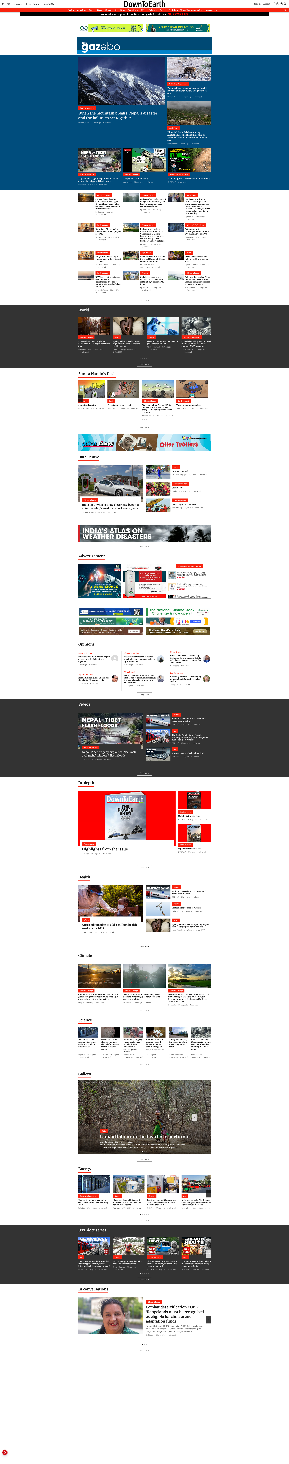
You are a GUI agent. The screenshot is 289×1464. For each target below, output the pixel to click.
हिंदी (8, 4)
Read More (144, 427)
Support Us (48, 4)
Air (116, 10)
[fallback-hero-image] (121, 81)
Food (162, 10)
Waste (99, 10)
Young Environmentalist (191, 10)
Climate (108, 10)
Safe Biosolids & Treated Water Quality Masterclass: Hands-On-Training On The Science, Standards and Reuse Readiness (191, 574)
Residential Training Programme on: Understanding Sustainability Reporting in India (192, 585)
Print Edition (32, 4)
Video (143, 10)
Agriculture (81, 10)
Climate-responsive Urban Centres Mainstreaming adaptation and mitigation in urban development (192, 597)
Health (71, 10)
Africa (122, 10)
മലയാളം (18, 4)
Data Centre (133, 10)
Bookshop (173, 10)
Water (91, 10)
